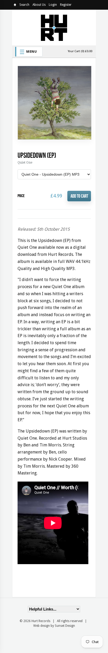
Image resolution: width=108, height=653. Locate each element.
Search (24, 5)
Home (15, 5)
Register (66, 5)
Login (53, 5)
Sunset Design (65, 626)
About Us (39, 5)
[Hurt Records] (54, 27)
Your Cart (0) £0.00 (80, 51)
